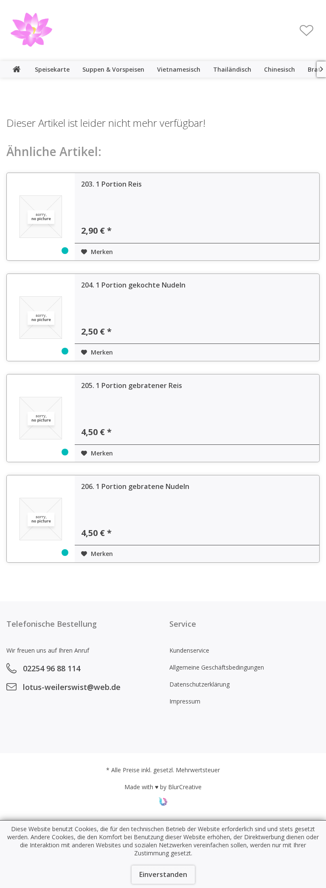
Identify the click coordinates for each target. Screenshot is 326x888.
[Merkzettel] (306, 30)
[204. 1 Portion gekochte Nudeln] (41, 317)
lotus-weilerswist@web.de (72, 687)
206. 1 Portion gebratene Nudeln (135, 486)
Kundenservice (189, 650)
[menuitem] (306, 30)
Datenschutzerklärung (199, 684)
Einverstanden (163, 874)
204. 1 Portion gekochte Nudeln (133, 285)
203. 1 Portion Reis (111, 184)
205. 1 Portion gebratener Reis (131, 385)
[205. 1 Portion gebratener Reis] (41, 418)
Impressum (184, 701)
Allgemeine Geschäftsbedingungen (216, 667)
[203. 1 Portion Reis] (41, 216)
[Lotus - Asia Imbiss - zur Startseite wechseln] (31, 30)
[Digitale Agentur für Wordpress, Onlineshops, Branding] (163, 803)
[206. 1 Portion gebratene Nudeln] (41, 519)
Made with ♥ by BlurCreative (163, 787)
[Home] (16, 69)
